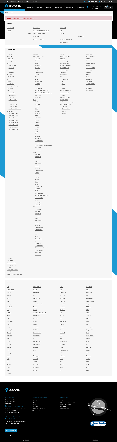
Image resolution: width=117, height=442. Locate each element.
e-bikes (9, 90)
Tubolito (35, 361)
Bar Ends (37, 58)
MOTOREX (36, 330)
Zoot (87, 370)
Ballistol (9, 292)
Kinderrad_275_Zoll (13, 129)
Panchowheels (37, 332)
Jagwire (88, 315)
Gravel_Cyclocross (11, 61)
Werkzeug (64, 113)
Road (34, 152)
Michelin (62, 327)
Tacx (8, 358)
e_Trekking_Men (13, 106)
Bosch (87, 295)
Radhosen (88, 72)
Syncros (88, 355)
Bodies (88, 58)
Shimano (88, 347)
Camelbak (62, 298)
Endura (35, 309)
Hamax (9, 315)
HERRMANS (36, 315)
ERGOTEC (62, 309)
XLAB (87, 367)
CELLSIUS (62, 301)
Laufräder (37, 122)
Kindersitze (63, 72)
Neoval (9, 332)
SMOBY (88, 350)
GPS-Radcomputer (12, 265)
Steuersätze (38, 95)
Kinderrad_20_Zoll (13, 122)
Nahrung (62, 77)
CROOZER (62, 304)
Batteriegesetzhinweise (66, 39)
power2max (36, 335)
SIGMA (35, 350)
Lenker (37, 124)
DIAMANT (9, 307)
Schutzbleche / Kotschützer (42, 90)
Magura (35, 324)
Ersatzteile (62, 58)
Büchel (8, 298)
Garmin (9, 312)
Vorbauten (38, 97)
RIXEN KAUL (36, 344)
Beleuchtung (10, 260)
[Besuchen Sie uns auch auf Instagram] (10, 435)
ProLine (9, 338)
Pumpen (64, 111)
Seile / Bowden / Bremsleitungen (43, 92)
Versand (27, 440)
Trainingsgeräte (64, 99)
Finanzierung (36, 36)
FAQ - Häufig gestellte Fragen (41, 30)
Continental (10, 304)
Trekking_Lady (10, 81)
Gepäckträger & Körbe (65, 65)
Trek (8, 361)
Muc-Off (62, 330)
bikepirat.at (63, 292)
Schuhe (88, 74)
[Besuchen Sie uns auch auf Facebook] (6, 435)
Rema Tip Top (63, 341)
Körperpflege (63, 74)
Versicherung (36, 27)
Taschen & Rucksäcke (65, 97)
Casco (8, 301)
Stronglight (36, 355)
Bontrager (62, 295)
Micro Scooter (90, 327)
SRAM (8, 355)
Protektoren (89, 70)
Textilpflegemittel (90, 83)
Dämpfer (37, 106)
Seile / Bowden (39, 197)
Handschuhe (89, 61)
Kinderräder (10, 111)
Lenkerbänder (38, 175)
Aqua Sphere (10, 289)
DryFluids (62, 307)
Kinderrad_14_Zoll (13, 115)
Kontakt (102, 1)
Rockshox (62, 344)
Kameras (9, 267)
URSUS (62, 364)
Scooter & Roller (13, 65)
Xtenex (35, 370)
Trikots (88, 86)
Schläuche (38, 86)
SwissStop (62, 355)
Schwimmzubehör (64, 92)
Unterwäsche (89, 90)
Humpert (62, 315)
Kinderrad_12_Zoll (13, 113)
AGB (61, 30)
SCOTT (62, 347)
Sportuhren (10, 272)
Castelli (35, 301)
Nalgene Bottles (90, 330)
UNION (9, 364)
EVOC (87, 309)
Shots (63, 88)
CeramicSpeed (90, 301)
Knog (87, 318)
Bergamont (36, 292)
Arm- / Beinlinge (90, 56)
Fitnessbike (10, 58)
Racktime (88, 338)
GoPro (87, 312)
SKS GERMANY (64, 350)
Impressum (81, 36)
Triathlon (35, 207)
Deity (87, 304)
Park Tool (62, 332)
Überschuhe (89, 88)
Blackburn (9, 295)
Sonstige (9, 353)
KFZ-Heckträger (64, 70)
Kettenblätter (38, 118)
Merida (9, 327)
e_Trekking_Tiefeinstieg (15, 108)
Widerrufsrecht (64, 42)
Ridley (87, 341)
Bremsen (37, 61)
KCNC (8, 318)
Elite (8, 309)
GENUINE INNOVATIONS (39, 312)
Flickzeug (64, 106)
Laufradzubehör (39, 72)
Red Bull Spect (37, 341)
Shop (110, 1)
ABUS (61, 286)
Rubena (9, 347)
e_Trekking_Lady (13, 104)
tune (87, 361)
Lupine (8, 324)
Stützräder (11, 72)
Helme (88, 65)
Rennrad (9, 79)
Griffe (36, 63)
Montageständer (66, 108)
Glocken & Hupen (64, 67)
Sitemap (62, 33)
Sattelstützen (38, 81)
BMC (34, 295)
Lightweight (63, 321)
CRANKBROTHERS (38, 304)
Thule (61, 358)
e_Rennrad (11, 102)
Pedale (37, 74)
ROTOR (88, 344)
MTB (34, 99)
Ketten (36, 70)
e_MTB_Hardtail (13, 99)
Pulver (63, 83)
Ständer (11, 70)
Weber (61, 367)
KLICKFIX (35, 318)
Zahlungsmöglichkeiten (39, 33)
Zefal (61, 370)
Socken (88, 77)
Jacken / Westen (90, 67)
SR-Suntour (89, 353)
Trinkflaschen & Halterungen (67, 102)
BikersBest (89, 292)
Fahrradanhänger (64, 61)
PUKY (34, 338)
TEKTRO (35, 358)
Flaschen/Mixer (66, 79)
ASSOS (35, 289)
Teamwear (89, 81)
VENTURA (36, 367)
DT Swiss (88, 307)
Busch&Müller (36, 298)
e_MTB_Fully (12, 97)
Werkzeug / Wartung (65, 104)
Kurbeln (37, 120)
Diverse (35, 307)
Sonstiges (11, 67)
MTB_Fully (9, 74)
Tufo (61, 361)
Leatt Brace (10, 321)
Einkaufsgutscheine (65, 56)
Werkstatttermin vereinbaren (14, 1)
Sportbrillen (89, 79)
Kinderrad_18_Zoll (13, 120)
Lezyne (35, 321)
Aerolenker (38, 209)
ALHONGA (89, 286)
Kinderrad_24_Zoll (13, 124)
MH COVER (36, 327)
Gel (62, 81)
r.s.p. (61, 338)
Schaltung (37, 83)
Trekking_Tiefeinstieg (12, 86)
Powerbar (9, 373)
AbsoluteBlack (37, 286)
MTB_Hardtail (10, 77)
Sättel (36, 79)
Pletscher (9, 335)
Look (87, 321)
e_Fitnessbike (12, 95)
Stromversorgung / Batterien (14, 274)
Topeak (88, 358)
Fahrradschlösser (64, 63)
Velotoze (9, 367)
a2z (8, 286)
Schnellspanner (39, 88)
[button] (85, 1)
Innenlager (38, 65)
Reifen (36, 77)
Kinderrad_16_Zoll (13, 118)
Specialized (36, 353)
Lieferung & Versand (38, 39)
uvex (87, 364)
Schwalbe (35, 347)
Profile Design (89, 335)
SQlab (61, 353)
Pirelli (87, 332)
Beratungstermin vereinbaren (29, 1)
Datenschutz (63, 27)
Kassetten (37, 67)
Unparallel (35, 364)
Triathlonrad (10, 88)
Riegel (63, 86)
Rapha (8, 341)
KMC (61, 318)
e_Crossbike (12, 92)
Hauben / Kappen (90, 63)
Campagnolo (89, 298)
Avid (61, 289)
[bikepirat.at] (12, 6)
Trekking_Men (10, 83)
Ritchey (9, 344)
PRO (61, 335)
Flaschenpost (93, 1)
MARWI (62, 324)
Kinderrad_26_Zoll (13, 127)
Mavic (87, 324)
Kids (8, 63)
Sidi (8, 350)
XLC (8, 370)
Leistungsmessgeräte (12, 269)
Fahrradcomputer (11, 262)
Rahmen (37, 129)
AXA (87, 289)
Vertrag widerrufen (11, 430)
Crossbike (9, 56)
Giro (61, 312)
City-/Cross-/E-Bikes (38, 56)
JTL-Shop (95, 440)
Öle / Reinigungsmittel (65, 90)
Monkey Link (10, 330)
